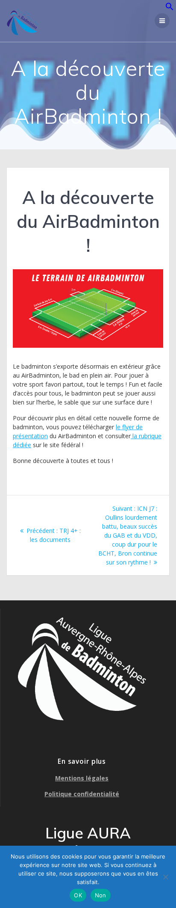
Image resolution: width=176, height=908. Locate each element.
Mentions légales (82, 778)
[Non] (165, 877)
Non (100, 895)
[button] (169, 8)
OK (78, 895)
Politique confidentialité (81, 794)
